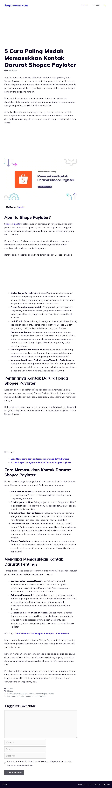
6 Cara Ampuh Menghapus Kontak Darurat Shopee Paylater (30, 694)
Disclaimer (106, 784)
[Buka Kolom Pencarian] (105, 5)
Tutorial (96, 5)
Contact (81, 784)
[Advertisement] (40, 31)
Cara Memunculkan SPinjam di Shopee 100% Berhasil (42, 633)
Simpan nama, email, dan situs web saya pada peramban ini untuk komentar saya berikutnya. (40, 763)
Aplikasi (84, 5)
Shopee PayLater (12, 224)
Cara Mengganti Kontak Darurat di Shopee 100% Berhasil (40, 459)
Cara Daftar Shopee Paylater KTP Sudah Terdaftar (27, 696)
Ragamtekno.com (16, 5)
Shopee (10, 691)
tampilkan (21, 207)
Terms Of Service (93, 784)
